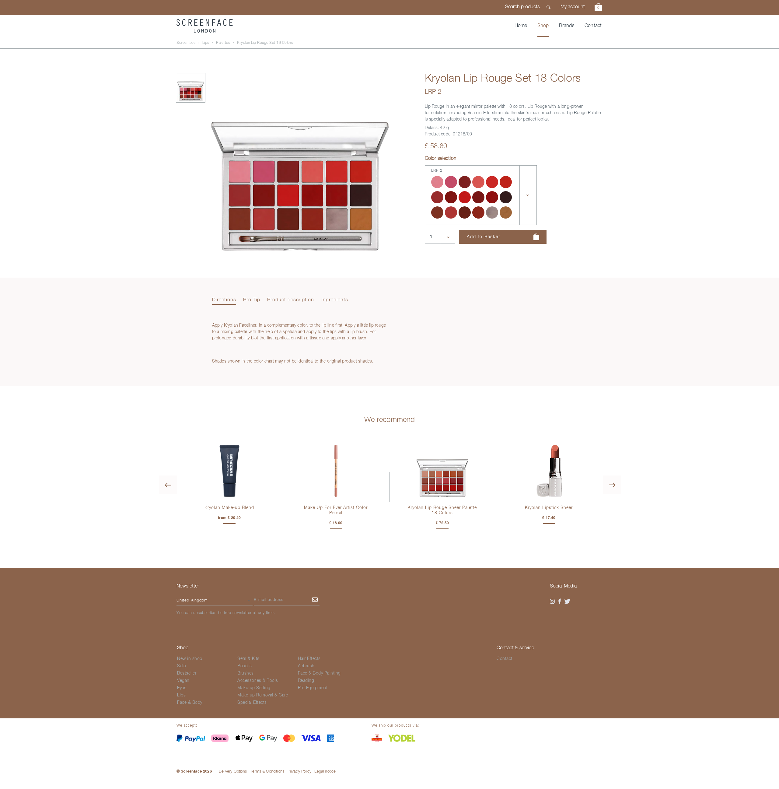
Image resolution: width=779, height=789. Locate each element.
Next (612, 484)
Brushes (245, 673)
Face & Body (189, 702)
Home (521, 25)
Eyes (181, 688)
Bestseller (186, 673)
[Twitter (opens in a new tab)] (567, 601)
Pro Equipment (313, 688)
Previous (168, 484)
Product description (290, 300)
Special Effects (252, 702)
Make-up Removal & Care (262, 695)
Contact (593, 25)
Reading (306, 681)
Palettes (223, 43)
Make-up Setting (254, 688)
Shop (543, 25)
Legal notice (325, 771)
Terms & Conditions (267, 771)
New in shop (189, 659)
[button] (598, 8)
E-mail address (268, 600)
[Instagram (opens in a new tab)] (552, 601)
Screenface (185, 43)
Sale (181, 666)
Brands (567, 25)
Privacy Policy (299, 771)
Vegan (183, 681)
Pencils (244, 666)
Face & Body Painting (319, 673)
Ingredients (334, 300)
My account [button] (573, 7)
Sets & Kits (248, 659)
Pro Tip (251, 300)
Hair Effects (309, 659)
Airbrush (306, 666)
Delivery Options (233, 771)
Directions (224, 300)
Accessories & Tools (257, 681)
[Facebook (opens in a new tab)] (559, 601)
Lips (205, 43)
